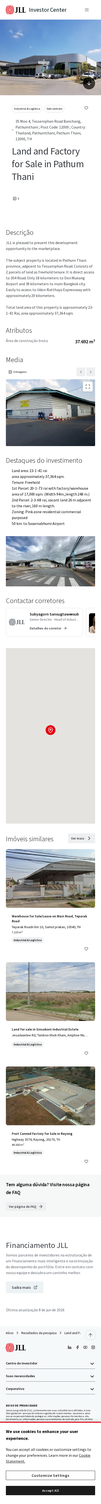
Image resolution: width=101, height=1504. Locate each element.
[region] (50, 1463)
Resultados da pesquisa (39, 1333)
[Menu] (86, 10)
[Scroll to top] (90, 1335)
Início (9, 1333)
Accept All (50, 1490)
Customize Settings (50, 1475)
